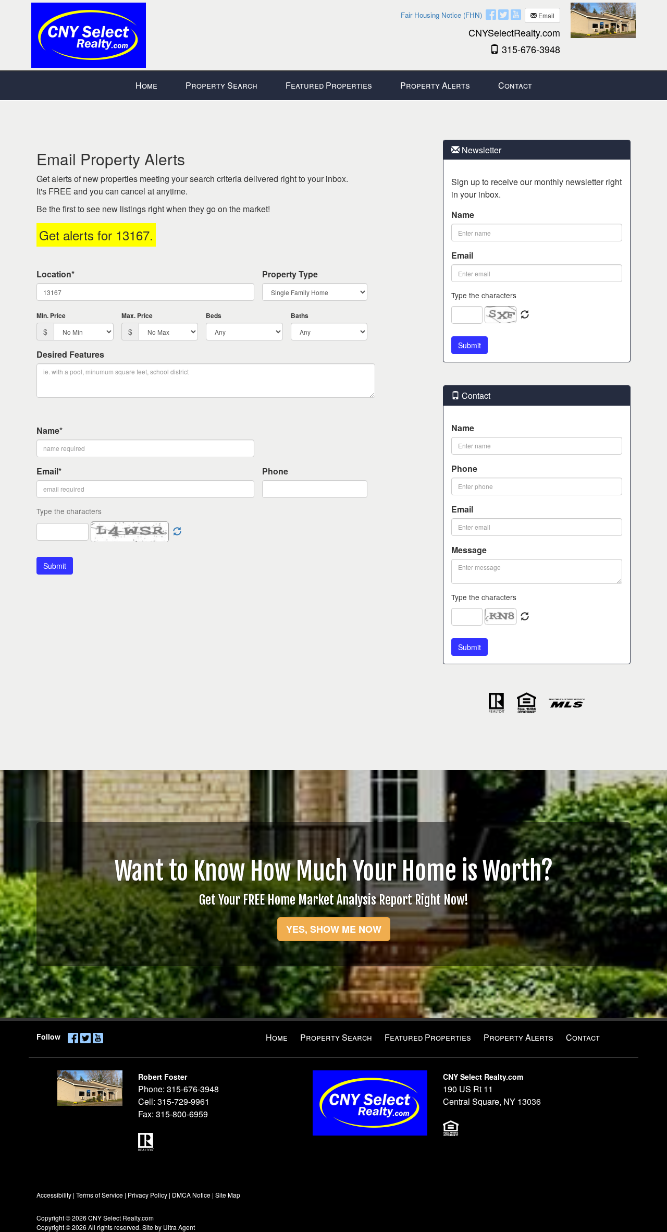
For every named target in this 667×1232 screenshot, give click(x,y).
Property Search (336, 1037)
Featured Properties (428, 1037)
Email (545, 15)
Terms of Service (99, 1194)
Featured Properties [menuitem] (329, 85)
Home (277, 1037)
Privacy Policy (147, 1194)
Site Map (227, 1194)
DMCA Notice (191, 1194)
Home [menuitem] (146, 85)
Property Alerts (518, 1037)
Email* (48, 471)
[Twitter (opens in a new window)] (503, 14)
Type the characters (483, 295)
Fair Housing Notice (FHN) (441, 15)
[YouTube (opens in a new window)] (516, 14)
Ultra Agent (179, 1227)
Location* (55, 274)
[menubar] (334, 85)
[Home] (89, 34)
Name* (49, 430)
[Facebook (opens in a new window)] (491, 14)
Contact (583, 1037)
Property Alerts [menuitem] (435, 85)
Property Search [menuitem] (221, 85)
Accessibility (53, 1194)
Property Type (290, 274)
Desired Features (70, 354)
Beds (213, 315)
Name (462, 215)
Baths (299, 315)
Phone (275, 471)
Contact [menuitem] (515, 85)
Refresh (524, 315)
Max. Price (137, 315)
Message (469, 550)
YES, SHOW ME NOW (333, 929)
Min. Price (51, 315)
